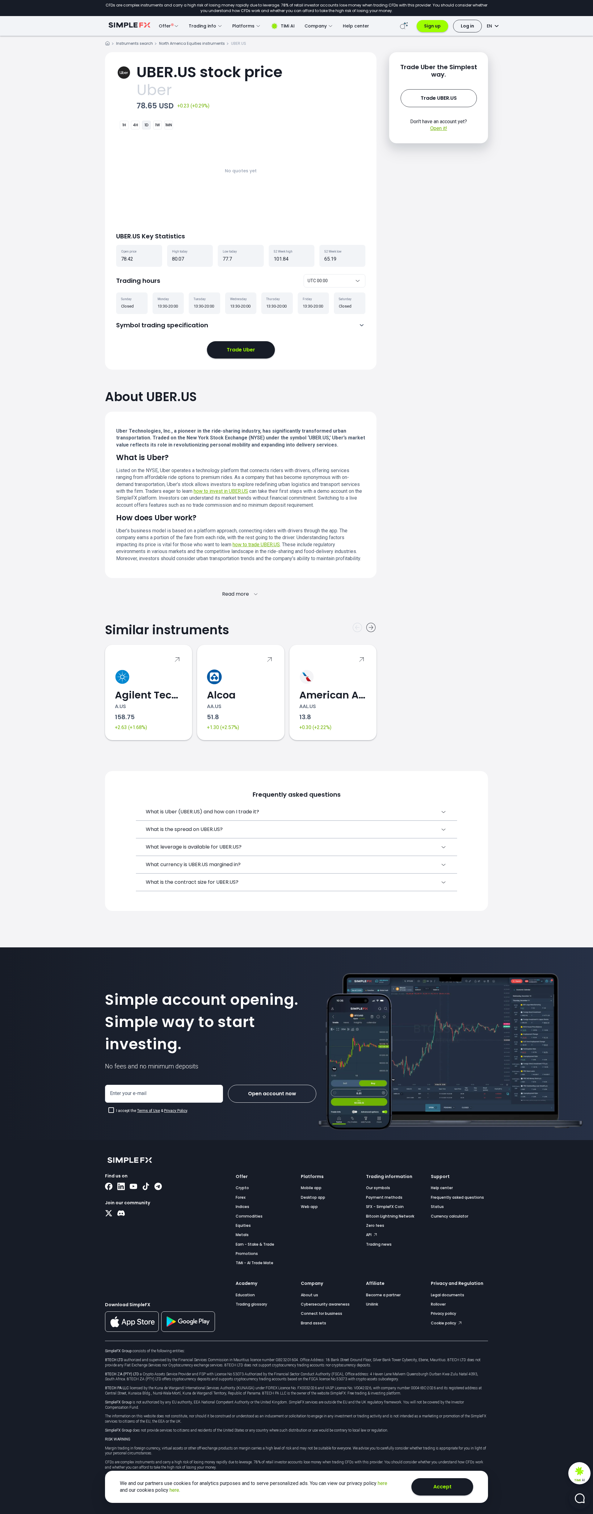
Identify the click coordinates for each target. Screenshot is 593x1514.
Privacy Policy (175, 1111)
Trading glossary (251, 1304)
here (382, 1483)
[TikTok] (145, 1187)
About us (309, 1295)
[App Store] (132, 1330)
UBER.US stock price (209, 72)
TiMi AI (288, 26)
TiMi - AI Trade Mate (254, 1262)
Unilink (372, 1304)
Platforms (312, 1176)
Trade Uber (241, 349)
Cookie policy (444, 1323)
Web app (309, 1206)
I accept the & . (152, 1111)
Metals (242, 1234)
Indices (242, 1206)
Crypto (242, 1187)
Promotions (247, 1253)
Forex (241, 1197)
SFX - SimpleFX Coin (385, 1206)
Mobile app (311, 1187)
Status (437, 1206)
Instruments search (134, 43)
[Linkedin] (121, 1187)
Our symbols (378, 1187)
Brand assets (313, 1323)
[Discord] (121, 1214)
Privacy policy (443, 1313)
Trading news (379, 1244)
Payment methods (384, 1197)
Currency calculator (449, 1216)
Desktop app (313, 1197)
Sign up (432, 26)
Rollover (438, 1304)
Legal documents (447, 1295)
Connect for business (321, 1313)
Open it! (438, 128)
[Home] (107, 44)
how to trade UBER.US (256, 544)
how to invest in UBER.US (221, 491)
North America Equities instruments (192, 43)
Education (245, 1295)
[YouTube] (133, 1187)
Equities (243, 1225)
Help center (356, 26)
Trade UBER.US (439, 98)
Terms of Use (148, 1111)
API (369, 1234)
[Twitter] (108, 1214)
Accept (442, 1486)
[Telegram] (158, 1187)
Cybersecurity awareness (325, 1304)
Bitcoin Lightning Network (390, 1216)
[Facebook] (108, 1187)
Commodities (249, 1216)
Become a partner (383, 1295)
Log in (467, 26)
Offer (242, 1176)
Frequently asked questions (457, 1197)
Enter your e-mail (128, 1093)
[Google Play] (188, 1330)
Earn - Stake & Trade (255, 1244)
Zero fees (375, 1225)
